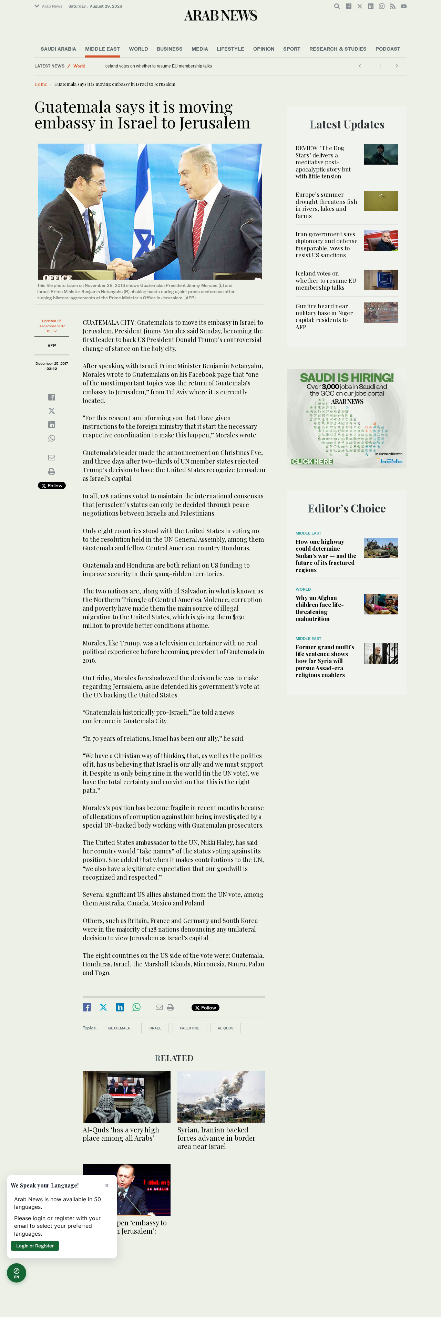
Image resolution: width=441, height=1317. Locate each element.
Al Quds (226, 1028)
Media (200, 49)
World (138, 49)
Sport (291, 49)
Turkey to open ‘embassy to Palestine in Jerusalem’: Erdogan (125, 1231)
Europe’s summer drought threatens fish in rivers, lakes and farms (326, 204)
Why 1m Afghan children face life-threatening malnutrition (320, 608)
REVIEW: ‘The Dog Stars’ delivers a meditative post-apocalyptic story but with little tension (323, 162)
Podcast (388, 49)
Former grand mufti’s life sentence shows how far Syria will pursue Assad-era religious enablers (325, 661)
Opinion (264, 49)
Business (170, 49)
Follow (54, 485)
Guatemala (119, 1028)
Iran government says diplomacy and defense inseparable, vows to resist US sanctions (327, 244)
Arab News (52, 6)
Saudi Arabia (58, 49)
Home (40, 84)
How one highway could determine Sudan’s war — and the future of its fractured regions (326, 555)
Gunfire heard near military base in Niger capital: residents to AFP (324, 316)
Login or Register (35, 1245)
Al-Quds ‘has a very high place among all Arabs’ (121, 1133)
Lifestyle (230, 49)
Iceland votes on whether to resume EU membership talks (158, 66)
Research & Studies (338, 49)
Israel (154, 1028)
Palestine (189, 1028)
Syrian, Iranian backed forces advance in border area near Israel (216, 1138)
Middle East (102, 49)
